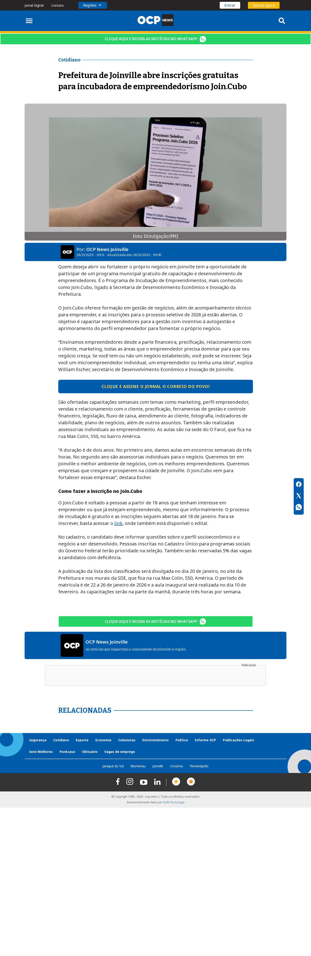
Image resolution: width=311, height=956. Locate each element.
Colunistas (126, 740)
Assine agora (264, 5)
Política (182, 740)
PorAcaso (67, 751)
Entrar (229, 5)
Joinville (157, 766)
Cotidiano (61, 740)
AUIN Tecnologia (173, 802)
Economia (103, 740)
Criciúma (176, 766)
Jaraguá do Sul (113, 766)
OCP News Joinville (107, 249)
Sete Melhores (41, 751)
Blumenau (137, 766)
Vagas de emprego (119, 751)
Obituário (89, 751)
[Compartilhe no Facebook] (298, 485)
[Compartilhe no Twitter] (298, 496)
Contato (57, 5)
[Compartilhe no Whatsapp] (298, 508)
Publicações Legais (238, 740)
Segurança (37, 740)
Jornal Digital (34, 5)
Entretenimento (155, 740)
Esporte (82, 740)
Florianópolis (199, 766)
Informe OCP (205, 740)
